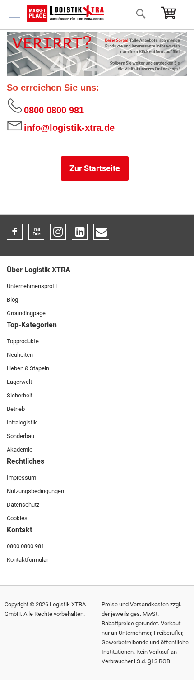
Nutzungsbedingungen (35, 491)
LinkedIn (80, 232)
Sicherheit (19, 395)
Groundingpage (26, 313)
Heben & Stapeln (28, 368)
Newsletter (101, 232)
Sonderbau (20, 436)
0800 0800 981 (54, 110)
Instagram (58, 232)
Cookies (17, 518)
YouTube (36, 232)
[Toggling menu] (14, 14)
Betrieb (16, 408)
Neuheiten (20, 354)
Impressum (21, 477)
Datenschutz (23, 504)
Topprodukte (23, 341)
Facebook (15, 232)
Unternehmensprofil (32, 286)
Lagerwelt (19, 381)
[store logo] (65, 13)
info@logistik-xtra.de (69, 128)
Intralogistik (22, 422)
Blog (12, 299)
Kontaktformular (27, 559)
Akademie (19, 449)
